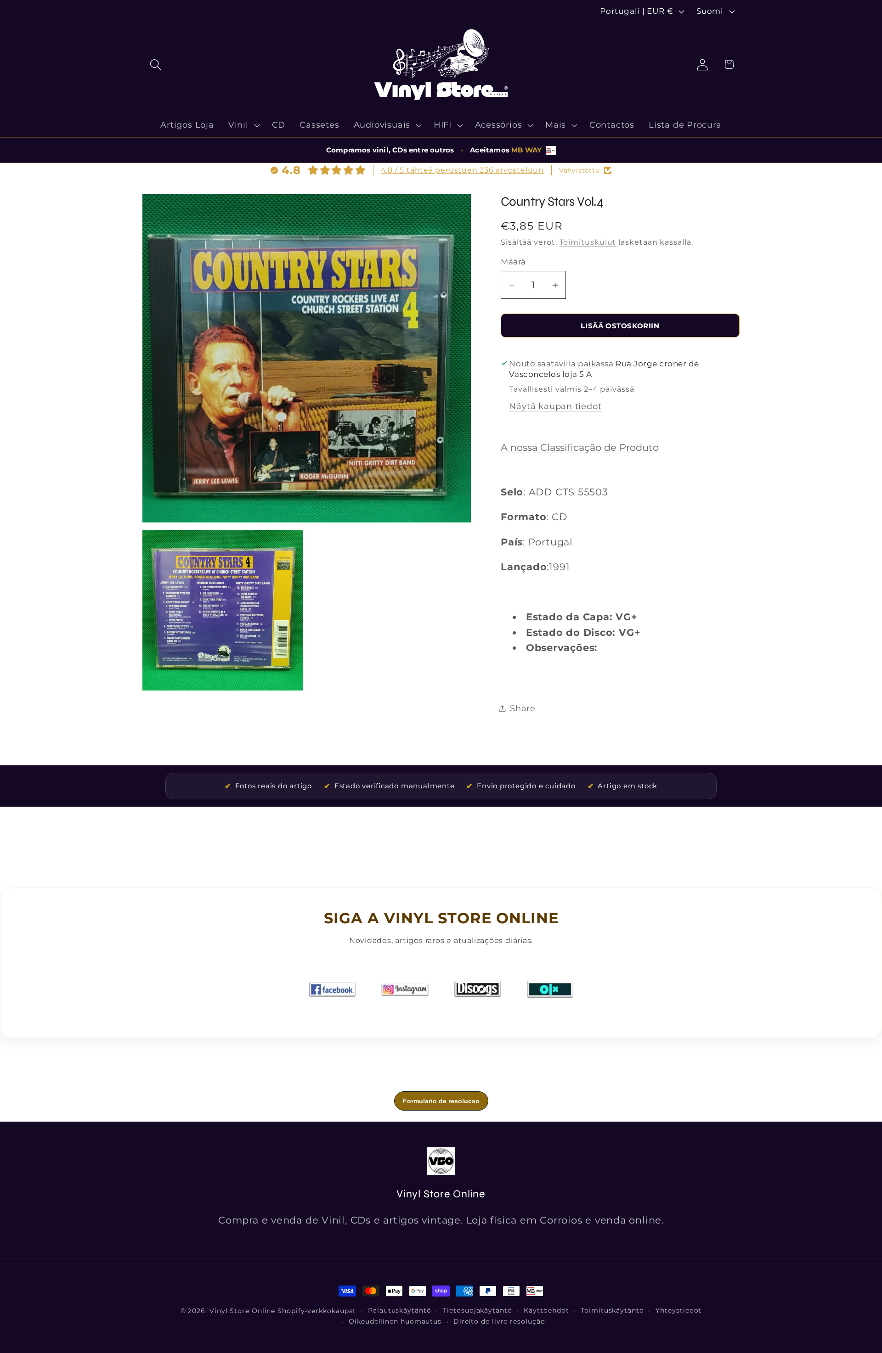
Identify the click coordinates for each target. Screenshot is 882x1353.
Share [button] (523, 708)
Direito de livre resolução (499, 1321)
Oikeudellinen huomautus (395, 1321)
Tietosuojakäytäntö (477, 1310)
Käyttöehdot (546, 1310)
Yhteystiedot (678, 1310)
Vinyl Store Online (242, 1311)
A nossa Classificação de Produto (580, 447)
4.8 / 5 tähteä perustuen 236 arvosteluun (462, 170)
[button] (155, 64)
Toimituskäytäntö (612, 1310)
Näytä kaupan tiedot (555, 406)
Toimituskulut (588, 242)
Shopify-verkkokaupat (316, 1311)
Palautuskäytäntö (399, 1310)
